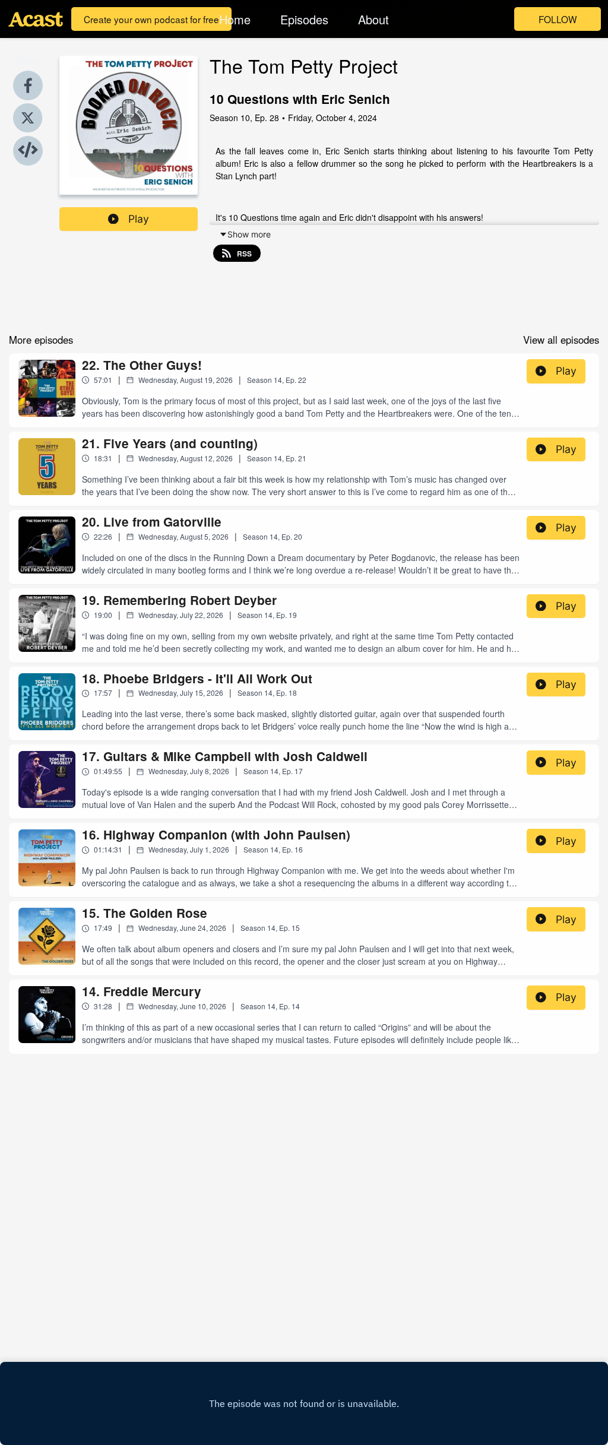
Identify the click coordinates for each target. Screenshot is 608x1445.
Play (138, 219)
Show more (249, 234)
